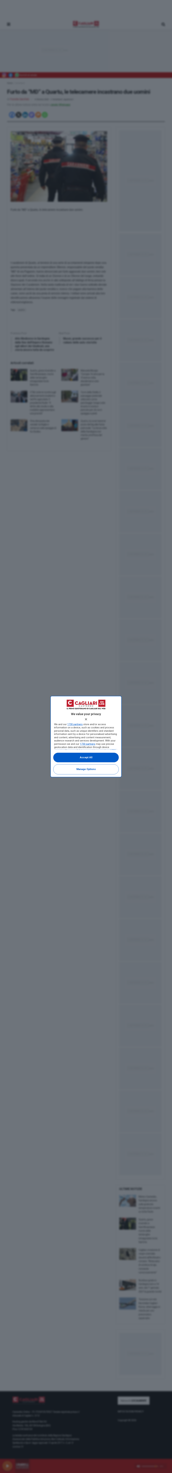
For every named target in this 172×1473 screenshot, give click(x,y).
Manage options (86, 769)
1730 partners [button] (75, 724)
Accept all (86, 757)
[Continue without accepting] (86, 719)
